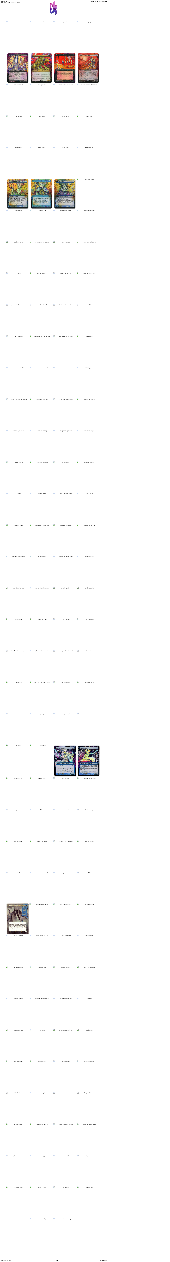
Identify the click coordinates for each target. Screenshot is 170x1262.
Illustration (99, 1)
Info (105, 1)
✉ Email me (103, 1260)
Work (92, 1)
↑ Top (56, 1260)
